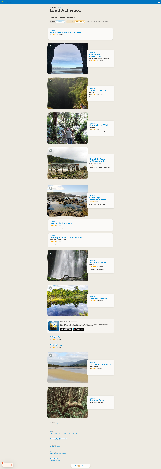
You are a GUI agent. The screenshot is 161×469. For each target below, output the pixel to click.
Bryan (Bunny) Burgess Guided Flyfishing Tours (64, 433)
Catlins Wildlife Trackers (57, 440)
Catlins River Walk (99, 125)
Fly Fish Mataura (55, 447)
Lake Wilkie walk (98, 298)
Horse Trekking (55, 336)
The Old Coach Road (100, 364)
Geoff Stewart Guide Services (59, 453)
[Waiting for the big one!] (68, 93)
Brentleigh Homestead (57, 424)
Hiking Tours (54, 438)
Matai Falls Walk (98, 262)
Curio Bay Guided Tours (57, 346)
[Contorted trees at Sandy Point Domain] (68, 402)
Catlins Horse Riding (56, 338)
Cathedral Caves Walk (95, 55)
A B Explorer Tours (55, 460)
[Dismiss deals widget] (2, 463)
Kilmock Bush (96, 400)
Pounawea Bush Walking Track (66, 32)
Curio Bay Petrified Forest (97, 198)
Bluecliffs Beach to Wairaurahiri (97, 160)
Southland (60, 7)
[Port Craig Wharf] (68, 163)
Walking (53, 30)
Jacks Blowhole (97, 90)
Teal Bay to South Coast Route (66, 237)
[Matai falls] (68, 265)
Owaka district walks (61, 223)
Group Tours (55, 344)
